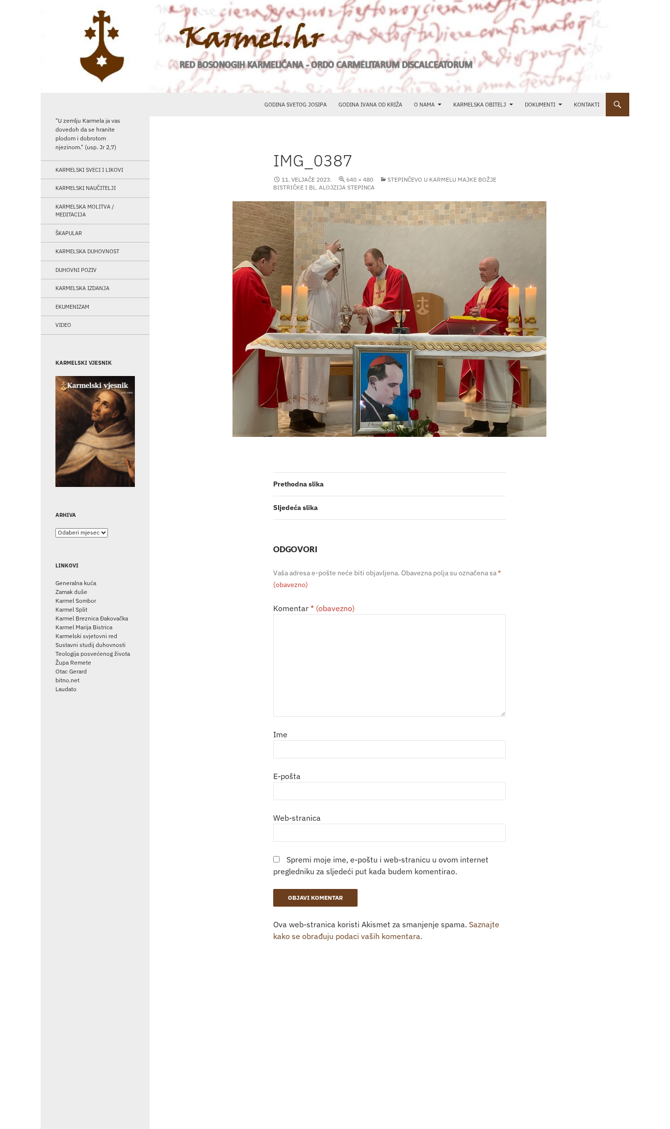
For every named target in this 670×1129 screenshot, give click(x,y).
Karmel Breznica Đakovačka (91, 618)
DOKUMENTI (540, 104)
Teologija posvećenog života (92, 653)
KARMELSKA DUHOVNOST (87, 251)
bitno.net (67, 680)
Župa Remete (73, 662)
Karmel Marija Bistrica (83, 627)
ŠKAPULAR (68, 233)
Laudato (66, 689)
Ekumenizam (72, 306)
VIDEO (63, 325)
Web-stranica (297, 818)
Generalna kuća (75, 583)
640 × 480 (359, 179)
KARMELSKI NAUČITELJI (85, 188)
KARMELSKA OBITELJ (479, 104)
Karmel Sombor (75, 600)
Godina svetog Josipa (295, 104)
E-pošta (287, 776)
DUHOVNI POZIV (76, 270)
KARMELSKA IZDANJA (82, 288)
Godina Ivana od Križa (370, 104)
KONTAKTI (586, 104)
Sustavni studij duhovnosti (90, 644)
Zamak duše (71, 591)
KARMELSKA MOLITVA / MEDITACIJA (84, 210)
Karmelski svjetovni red (86, 636)
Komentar (314, 608)
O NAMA (424, 104)
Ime (280, 734)
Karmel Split (71, 609)
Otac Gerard (71, 671)
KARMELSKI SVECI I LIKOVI (89, 169)
